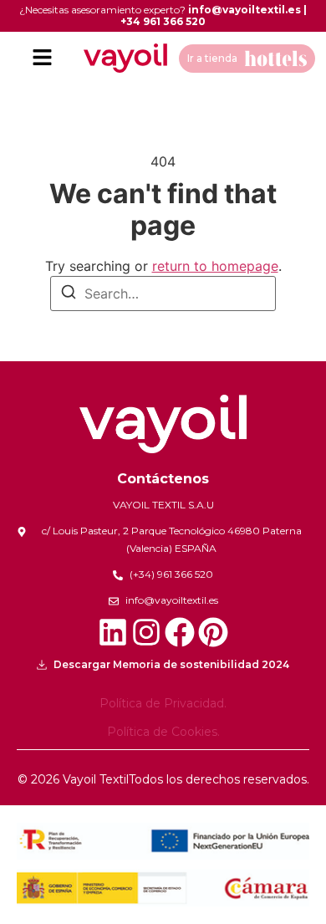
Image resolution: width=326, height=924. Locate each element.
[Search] (68, 294)
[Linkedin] (113, 632)
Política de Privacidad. (163, 703)
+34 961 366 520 (163, 21)
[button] (42, 58)
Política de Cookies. (163, 731)
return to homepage (215, 266)
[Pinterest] (213, 632)
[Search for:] (163, 293)
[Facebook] (180, 632)
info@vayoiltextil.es (244, 9)
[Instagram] (146, 632)
